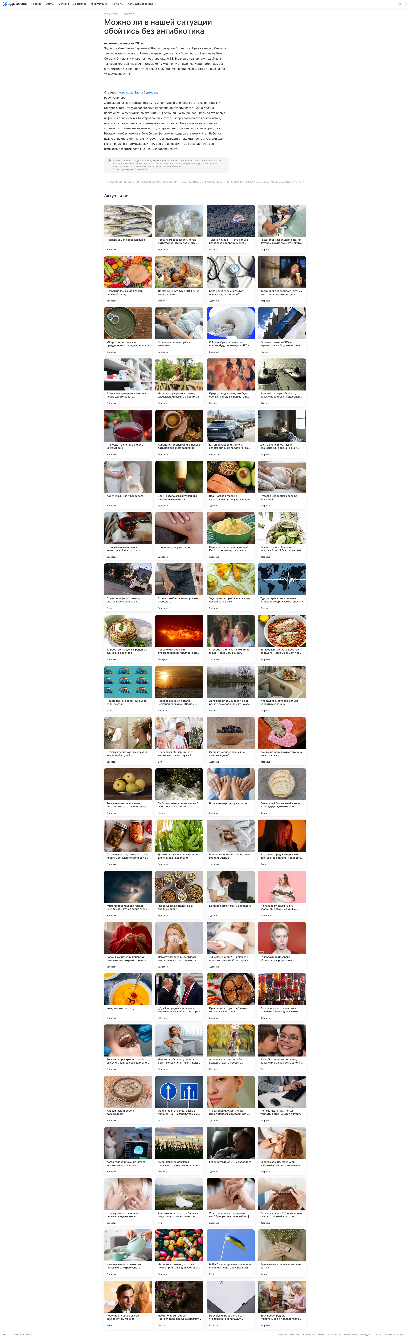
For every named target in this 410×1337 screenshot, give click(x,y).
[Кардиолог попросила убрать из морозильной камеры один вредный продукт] (282, 280)
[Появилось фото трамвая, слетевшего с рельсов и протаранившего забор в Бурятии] (128, 587)
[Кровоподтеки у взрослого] (179, 536)
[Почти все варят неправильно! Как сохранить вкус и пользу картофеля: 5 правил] (231, 536)
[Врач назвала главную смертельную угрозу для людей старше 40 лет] (231, 485)
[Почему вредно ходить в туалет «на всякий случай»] (128, 741)
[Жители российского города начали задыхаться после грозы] (128, 895)
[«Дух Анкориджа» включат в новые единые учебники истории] (179, 997)
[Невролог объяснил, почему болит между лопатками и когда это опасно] (179, 1048)
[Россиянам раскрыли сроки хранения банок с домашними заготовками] (282, 997)
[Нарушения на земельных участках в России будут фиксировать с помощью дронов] (231, 1305)
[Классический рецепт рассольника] (128, 1100)
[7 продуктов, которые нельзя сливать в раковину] (282, 690)
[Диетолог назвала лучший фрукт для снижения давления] (179, 844)
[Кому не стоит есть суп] (128, 997)
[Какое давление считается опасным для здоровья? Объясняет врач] (231, 280)
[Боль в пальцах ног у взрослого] (231, 792)
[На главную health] (17, 4)
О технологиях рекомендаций (358, 1334)
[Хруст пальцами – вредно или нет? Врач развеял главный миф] (231, 1202)
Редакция (282, 1334)
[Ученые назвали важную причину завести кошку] (282, 741)
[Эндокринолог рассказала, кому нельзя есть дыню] (231, 587)
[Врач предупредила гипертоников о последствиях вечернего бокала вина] (282, 1305)
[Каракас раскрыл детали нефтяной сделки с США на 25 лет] (179, 690)
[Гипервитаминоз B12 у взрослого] (231, 1151)
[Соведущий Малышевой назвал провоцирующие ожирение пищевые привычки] (282, 792)
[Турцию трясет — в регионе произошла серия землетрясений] (282, 587)
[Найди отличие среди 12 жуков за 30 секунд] (128, 690)
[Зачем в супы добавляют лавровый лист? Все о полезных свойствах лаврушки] (282, 536)
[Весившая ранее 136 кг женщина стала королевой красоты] (282, 1202)
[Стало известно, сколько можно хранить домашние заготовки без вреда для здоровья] (128, 844)
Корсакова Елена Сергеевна (138, 92)
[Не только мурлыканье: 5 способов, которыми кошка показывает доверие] (282, 895)
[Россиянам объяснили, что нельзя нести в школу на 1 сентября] (179, 741)
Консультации (111, 13)
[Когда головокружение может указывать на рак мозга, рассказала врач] (128, 1151)
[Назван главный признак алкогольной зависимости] (128, 536)
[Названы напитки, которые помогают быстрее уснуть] (128, 1253)
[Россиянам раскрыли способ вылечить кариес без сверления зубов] (128, 1048)
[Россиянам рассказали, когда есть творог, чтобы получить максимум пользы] (179, 229)
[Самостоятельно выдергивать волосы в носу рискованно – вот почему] (179, 946)
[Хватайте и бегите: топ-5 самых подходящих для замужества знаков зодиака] (179, 1202)
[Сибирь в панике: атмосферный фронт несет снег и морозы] (179, 792)
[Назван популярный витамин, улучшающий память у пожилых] (179, 382)
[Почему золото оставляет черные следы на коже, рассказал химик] (128, 1202)
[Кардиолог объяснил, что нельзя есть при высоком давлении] (179, 434)
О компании (15, 1334)
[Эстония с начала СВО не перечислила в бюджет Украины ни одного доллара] (282, 331)
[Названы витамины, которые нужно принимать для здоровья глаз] (179, 1253)
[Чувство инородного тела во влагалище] (282, 485)
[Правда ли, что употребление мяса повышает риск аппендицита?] (231, 997)
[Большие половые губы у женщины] (179, 331)
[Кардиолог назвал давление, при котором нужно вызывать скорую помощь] (282, 229)
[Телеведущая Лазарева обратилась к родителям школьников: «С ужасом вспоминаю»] (282, 946)
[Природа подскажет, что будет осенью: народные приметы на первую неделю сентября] (231, 382)
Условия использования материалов (307, 1334)
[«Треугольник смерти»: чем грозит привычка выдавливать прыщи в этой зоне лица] (231, 1100)
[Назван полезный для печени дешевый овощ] (128, 280)
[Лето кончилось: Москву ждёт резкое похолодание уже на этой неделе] (231, 690)
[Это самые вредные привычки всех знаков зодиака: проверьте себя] (282, 844)
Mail (5, 1334)
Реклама (27, 1334)
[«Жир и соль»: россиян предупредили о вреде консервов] (128, 331)
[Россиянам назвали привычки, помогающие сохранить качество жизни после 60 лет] (128, 946)
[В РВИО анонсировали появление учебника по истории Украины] (231, 1253)
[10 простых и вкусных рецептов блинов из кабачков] (128, 639)
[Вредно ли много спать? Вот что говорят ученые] (231, 844)
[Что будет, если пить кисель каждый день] (128, 434)
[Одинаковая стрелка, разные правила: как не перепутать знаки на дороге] (179, 1100)
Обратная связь (334, 1334)
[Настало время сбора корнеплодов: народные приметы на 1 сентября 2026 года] (179, 1305)
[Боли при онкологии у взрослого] (231, 895)
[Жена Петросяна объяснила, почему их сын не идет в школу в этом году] (282, 1048)
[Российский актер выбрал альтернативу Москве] (128, 1305)
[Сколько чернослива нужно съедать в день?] (231, 741)
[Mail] (5, 4)
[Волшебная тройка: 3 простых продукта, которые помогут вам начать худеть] (282, 639)
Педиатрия (128, 13)
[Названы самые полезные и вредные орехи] (179, 895)
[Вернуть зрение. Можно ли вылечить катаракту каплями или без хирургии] (282, 1151)
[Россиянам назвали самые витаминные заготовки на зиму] (128, 792)
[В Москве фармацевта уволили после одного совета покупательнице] (128, 382)
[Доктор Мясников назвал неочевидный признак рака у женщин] (282, 434)
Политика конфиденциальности (389, 1334)
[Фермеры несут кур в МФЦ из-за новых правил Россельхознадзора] (179, 280)
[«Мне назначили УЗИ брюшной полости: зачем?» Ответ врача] (231, 946)
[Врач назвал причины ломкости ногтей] (282, 1253)
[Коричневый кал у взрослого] (128, 485)
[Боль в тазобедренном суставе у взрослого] (179, 587)
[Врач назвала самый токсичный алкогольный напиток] (179, 485)
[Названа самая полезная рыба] (128, 229)
